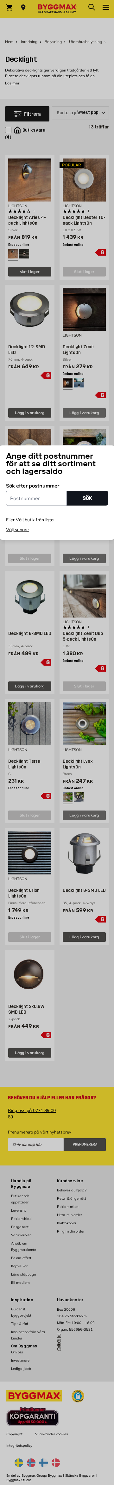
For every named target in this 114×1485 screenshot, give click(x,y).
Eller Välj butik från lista (30, 520)
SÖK (87, 498)
